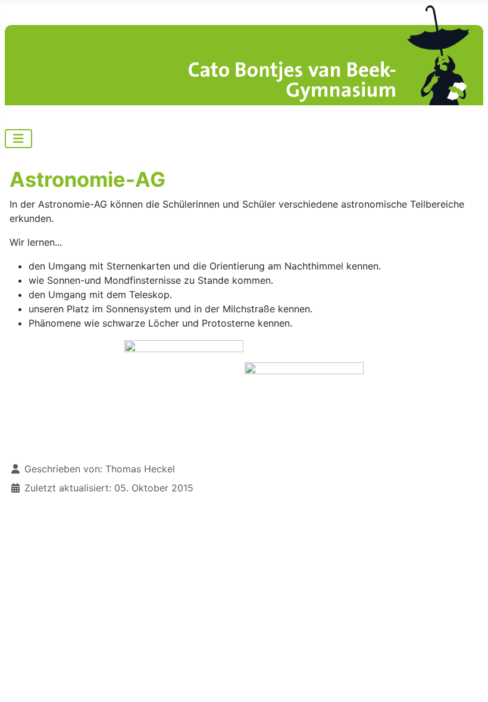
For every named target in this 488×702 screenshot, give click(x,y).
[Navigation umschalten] (18, 138)
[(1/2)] (183, 396)
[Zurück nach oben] (467, 679)
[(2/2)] (304, 395)
